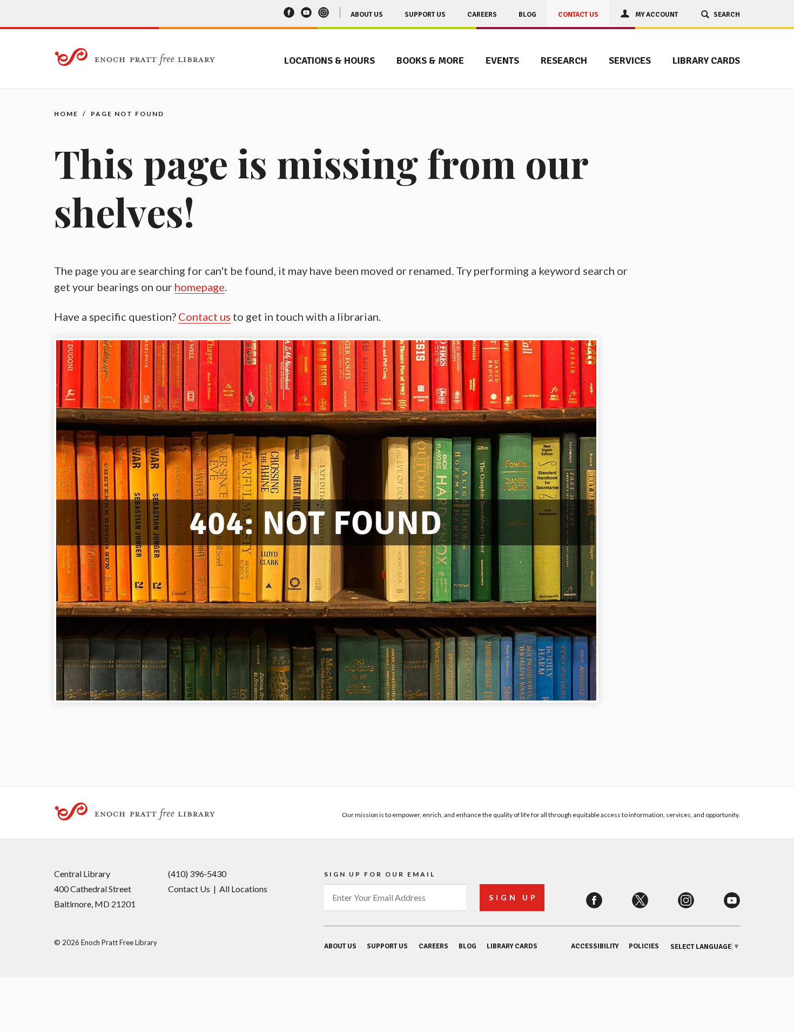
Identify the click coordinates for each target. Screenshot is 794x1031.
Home (66, 114)
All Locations (243, 889)
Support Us (425, 14)
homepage (199, 286)
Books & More (430, 60)
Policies (644, 946)
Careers (482, 14)
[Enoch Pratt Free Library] (135, 58)
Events (502, 60)
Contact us (204, 316)
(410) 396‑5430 (197, 873)
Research (564, 60)
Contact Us (578, 14)
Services (630, 60)
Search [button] (727, 14)
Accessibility (594, 946)
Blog (527, 14)
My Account (656, 14)
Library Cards (706, 60)
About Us (367, 14)
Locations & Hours (329, 60)
